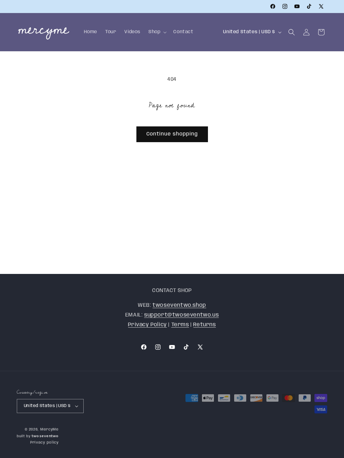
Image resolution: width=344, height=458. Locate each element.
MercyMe (49, 429)
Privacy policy (44, 443)
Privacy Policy (147, 325)
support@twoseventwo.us (181, 315)
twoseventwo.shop (179, 305)
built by (38, 436)
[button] (156, 32)
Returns (204, 325)
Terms (180, 325)
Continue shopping (172, 134)
